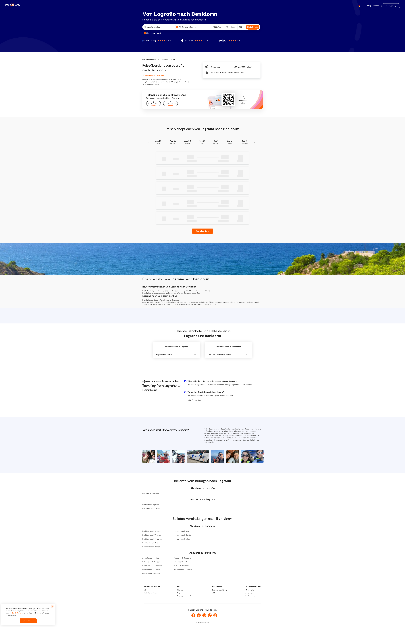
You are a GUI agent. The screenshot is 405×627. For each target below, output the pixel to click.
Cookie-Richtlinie (17, 613)
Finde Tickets (252, 27)
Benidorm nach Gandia (182, 535)
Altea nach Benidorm (181, 562)
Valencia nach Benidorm (151, 562)
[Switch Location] (177, 27)
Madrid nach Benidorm (151, 570)
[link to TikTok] (210, 615)
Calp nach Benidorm (181, 566)
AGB (213, 593)
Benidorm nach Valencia (151, 535)
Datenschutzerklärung (219, 590)
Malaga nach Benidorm (182, 558)
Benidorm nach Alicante (151, 531)
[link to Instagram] (204, 615)
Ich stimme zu (28, 621)
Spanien (152, 59)
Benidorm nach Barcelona (152, 539)
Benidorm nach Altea (181, 539)
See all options (202, 231)
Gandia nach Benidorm (151, 573)
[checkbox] (145, 33)
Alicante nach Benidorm (151, 558)
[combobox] (159, 27)
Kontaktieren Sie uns (150, 593)
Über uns (180, 590)
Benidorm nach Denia (181, 531)
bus (214, 304)
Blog (178, 593)
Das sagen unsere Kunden (186, 596)
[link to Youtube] (215, 615)
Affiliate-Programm (250, 596)
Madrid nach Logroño (150, 504)
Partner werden (249, 593)
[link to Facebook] (193, 615)
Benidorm (164, 59)
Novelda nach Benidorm (182, 570)
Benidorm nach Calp (150, 543)
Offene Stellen (249, 590)
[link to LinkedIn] (199, 615)
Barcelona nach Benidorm (152, 566)
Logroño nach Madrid (150, 493)
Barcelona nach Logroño (151, 508)
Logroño (145, 59)
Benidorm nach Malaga (151, 547)
